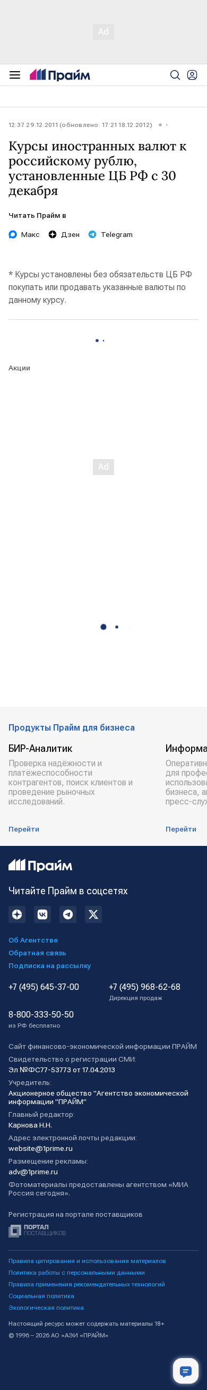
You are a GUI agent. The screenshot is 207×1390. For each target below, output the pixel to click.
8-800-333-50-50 (41, 1019)
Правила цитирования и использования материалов (87, 1261)
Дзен (70, 234)
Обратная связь (37, 952)
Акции (19, 367)
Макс (30, 234)
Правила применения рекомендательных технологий (86, 1284)
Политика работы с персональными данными (76, 1272)
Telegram (117, 234)
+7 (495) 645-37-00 (43, 987)
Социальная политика (41, 1296)
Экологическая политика (46, 1307)
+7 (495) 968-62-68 (144, 992)
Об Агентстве (33, 940)
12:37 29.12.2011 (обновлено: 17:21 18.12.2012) (80, 125)
